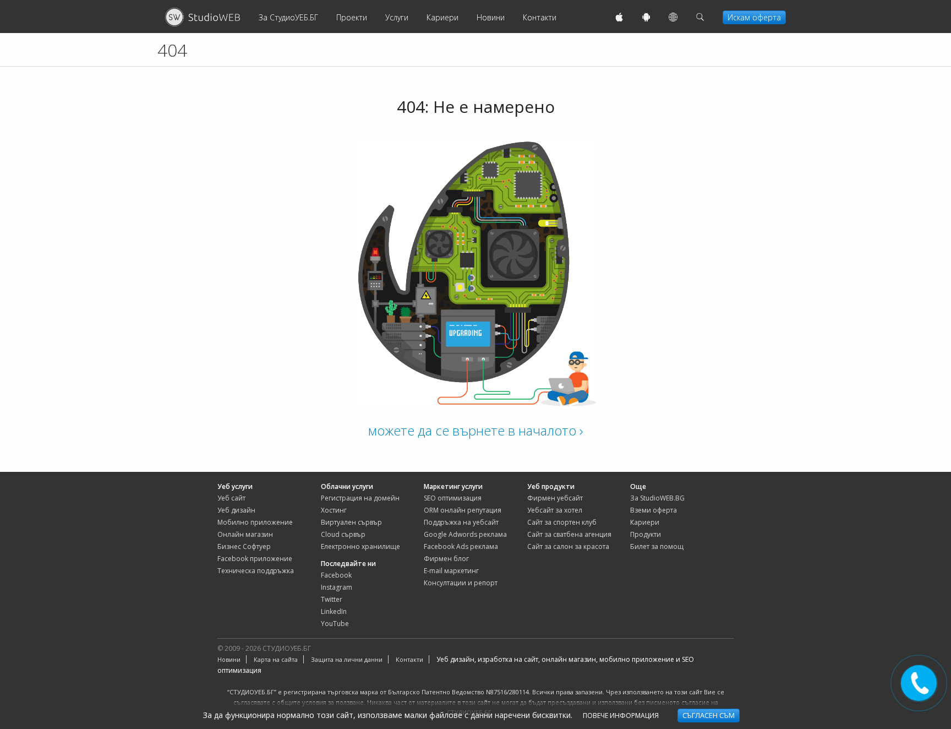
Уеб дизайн (236, 510)
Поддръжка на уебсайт (461, 522)
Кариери (442, 17)
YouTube (335, 623)
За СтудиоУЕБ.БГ (288, 17)
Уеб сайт (231, 498)
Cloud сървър (343, 534)
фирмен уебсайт (555, 498)
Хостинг (334, 510)
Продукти (645, 534)
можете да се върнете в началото (474, 430)
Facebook (336, 575)
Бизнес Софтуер (244, 546)
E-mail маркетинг (451, 570)
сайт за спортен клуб (562, 522)
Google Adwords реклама (465, 534)
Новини (491, 17)
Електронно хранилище (360, 546)
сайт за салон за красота (568, 546)
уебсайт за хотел (554, 510)
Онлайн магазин (245, 534)
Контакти (539, 17)
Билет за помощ (657, 546)
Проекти (351, 17)
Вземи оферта (653, 510)
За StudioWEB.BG (657, 498)
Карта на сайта (276, 659)
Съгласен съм (708, 715)
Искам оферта (754, 17)
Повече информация (621, 715)
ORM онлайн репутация (462, 510)
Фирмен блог (446, 558)
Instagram (336, 587)
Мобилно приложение (255, 522)
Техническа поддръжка (255, 570)
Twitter (331, 599)
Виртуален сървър (351, 522)
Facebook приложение (254, 558)
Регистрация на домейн (360, 498)
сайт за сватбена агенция (569, 534)
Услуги (396, 17)
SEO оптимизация (453, 498)
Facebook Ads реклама (461, 546)
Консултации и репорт (461, 582)
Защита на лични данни (346, 659)
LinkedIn (334, 611)
